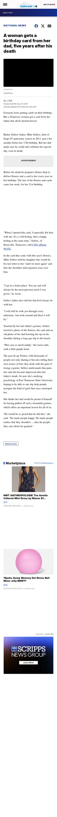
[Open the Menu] (5, 4)
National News (15, 25)
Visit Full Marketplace (43, 463)
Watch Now (48, 4)
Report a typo (11, 443)
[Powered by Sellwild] (49, 634)
